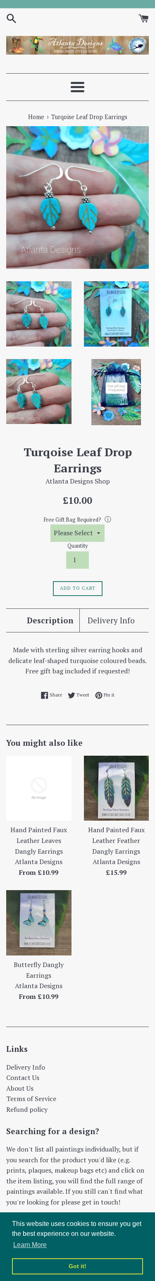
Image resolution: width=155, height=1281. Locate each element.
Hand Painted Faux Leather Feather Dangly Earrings (116, 840)
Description (50, 620)
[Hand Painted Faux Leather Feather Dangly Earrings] (116, 788)
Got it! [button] (77, 1266)
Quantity (77, 545)
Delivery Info (111, 620)
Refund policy (27, 1109)
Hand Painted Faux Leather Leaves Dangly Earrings (38, 840)
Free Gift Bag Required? (72, 519)
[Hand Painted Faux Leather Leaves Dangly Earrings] (39, 788)
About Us (19, 1088)
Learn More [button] (30, 1244)
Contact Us (22, 1077)
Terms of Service (31, 1098)
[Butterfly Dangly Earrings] (39, 922)
